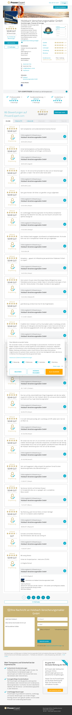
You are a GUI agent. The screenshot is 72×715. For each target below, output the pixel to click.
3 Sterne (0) (41, 121)
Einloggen (64, 3)
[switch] (23, 362)
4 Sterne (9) (30, 121)
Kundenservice (46, 58)
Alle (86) (8, 121)
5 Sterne (58, 26)
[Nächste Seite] (48, 597)
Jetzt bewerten (11, 43)
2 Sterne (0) (52, 121)
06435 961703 (27, 64)
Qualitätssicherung (57, 708)
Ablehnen (17, 372)
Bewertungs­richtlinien (47, 708)
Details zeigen (56, 366)
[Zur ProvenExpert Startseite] (16, 3)
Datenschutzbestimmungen (24, 357)
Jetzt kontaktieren (61, 7)
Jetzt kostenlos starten (55, 690)
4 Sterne (58, 29)
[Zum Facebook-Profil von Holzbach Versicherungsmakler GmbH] (22, 86)
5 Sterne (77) (18, 121)
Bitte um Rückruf (45, 629)
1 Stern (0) (63, 121)
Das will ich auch (54, 3)
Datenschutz (45, 709)
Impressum (12, 357)
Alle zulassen (54, 372)
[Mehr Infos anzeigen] (48, 30)
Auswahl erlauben (36, 372)
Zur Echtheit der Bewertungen (11, 37)
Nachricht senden (44, 641)
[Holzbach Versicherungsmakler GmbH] (11, 17)
